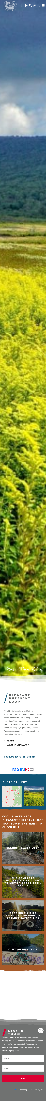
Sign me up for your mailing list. (31, 1090)
